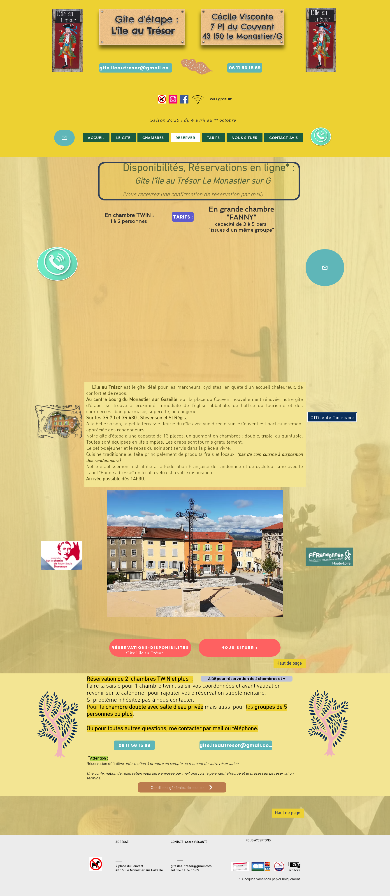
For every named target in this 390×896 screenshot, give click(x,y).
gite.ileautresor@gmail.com (191, 866)
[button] (198, 553)
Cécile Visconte (242, 16)
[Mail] (64, 138)
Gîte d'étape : (141, 24)
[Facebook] (184, 99)
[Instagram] (173, 99)
